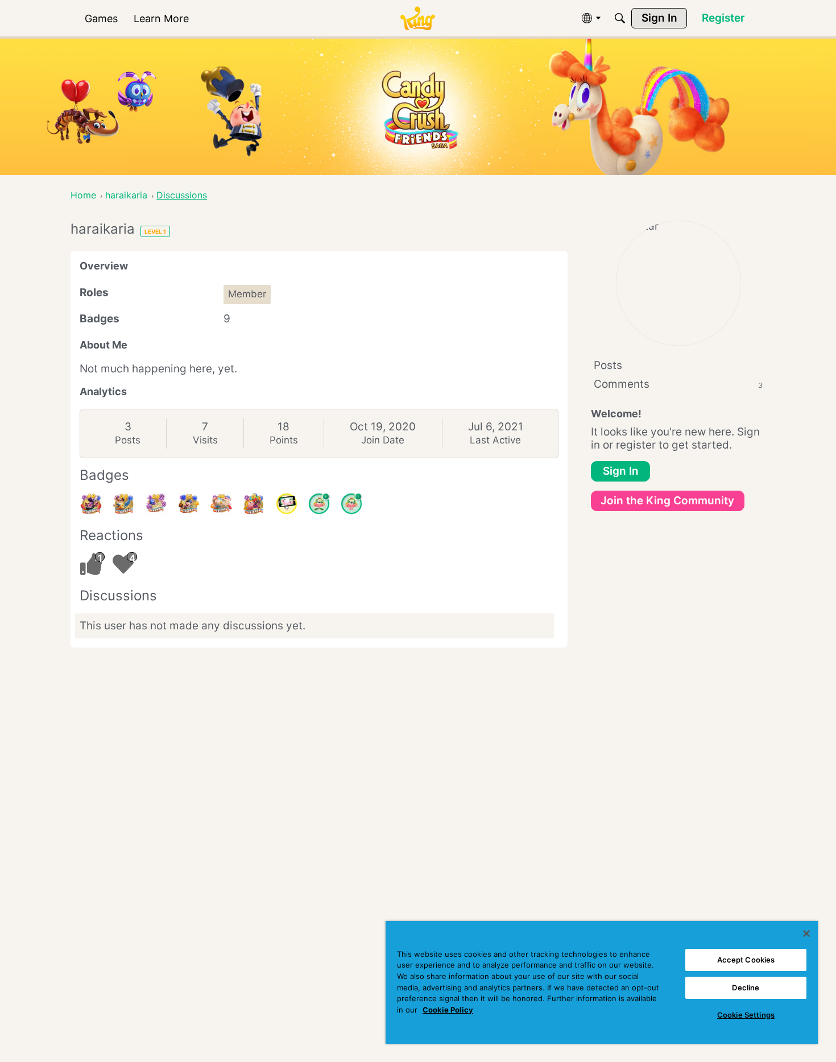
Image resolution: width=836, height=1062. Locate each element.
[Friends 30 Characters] (123, 504)
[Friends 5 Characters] (253, 504)
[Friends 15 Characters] (189, 504)
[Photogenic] (286, 504)
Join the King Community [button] (667, 500)
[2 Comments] (319, 504)
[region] (602, 982)
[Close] (806, 933)
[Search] (620, 18)
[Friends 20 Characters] (156, 504)
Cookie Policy (448, 1009)
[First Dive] (351, 504)
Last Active (495, 440)
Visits (205, 440)
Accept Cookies (746, 959)
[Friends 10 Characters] (221, 504)
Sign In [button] (621, 471)
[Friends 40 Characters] (91, 504)
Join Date (382, 440)
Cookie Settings (746, 1014)
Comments (678, 384)
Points (284, 440)
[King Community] (417, 18)
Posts (127, 440)
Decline (745, 987)
